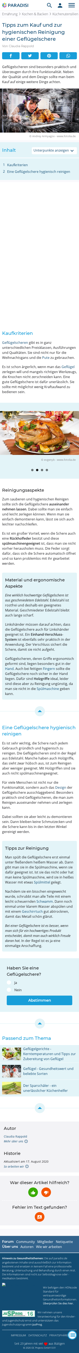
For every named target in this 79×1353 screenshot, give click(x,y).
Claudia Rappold (15, 1136)
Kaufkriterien (17, 165)
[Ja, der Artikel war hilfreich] (33, 1192)
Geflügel (68, 367)
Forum (8, 1242)
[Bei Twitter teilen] (30, 55)
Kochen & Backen (35, 14)
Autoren (26, 1246)
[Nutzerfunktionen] (60, 5)
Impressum (18, 1335)
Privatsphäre (58, 1335)
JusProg (37, 1324)
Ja (15, 982)
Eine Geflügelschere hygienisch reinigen (38, 171)
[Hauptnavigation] (71, 5)
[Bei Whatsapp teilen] (68, 55)
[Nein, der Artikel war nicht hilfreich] (46, 1192)
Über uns (10, 1247)
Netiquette (64, 1241)
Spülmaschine (48, 688)
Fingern (49, 668)
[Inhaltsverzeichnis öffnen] (72, 1335)
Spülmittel (42, 882)
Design (60, 787)
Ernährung (9, 14)
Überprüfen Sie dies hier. (58, 1303)
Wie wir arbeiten (49, 1246)
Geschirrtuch (32, 911)
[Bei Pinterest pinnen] (49, 55)
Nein (18, 990)
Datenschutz (37, 1335)
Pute (46, 357)
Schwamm (44, 901)
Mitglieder (45, 1241)
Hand (9, 668)
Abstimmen (39, 1000)
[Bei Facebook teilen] (11, 55)
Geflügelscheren (15, 342)
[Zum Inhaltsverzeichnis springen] (39, 711)
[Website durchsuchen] (49, 5)
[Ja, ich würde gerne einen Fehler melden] (39, 1217)
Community (25, 1241)
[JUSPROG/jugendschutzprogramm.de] (18, 1313)
